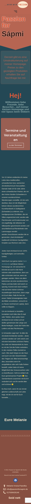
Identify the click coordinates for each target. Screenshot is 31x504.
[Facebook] (15, 480)
